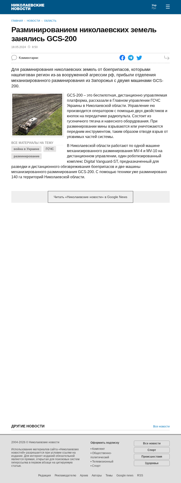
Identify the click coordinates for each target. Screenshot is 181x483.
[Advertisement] (90, 243)
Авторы (97, 475)
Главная (17, 20)
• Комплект (97, 449)
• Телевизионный (101, 461)
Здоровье (152, 463)
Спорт (152, 450)
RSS (140, 475)
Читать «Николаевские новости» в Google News (90, 197)
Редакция (44, 475)
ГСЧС (50, 149)
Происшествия (151, 456)
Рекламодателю (65, 475)
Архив (84, 475)
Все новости (161, 426)
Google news (124, 475)
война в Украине (26, 149)
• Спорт (95, 465)
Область (50, 20)
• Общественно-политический (101, 455)
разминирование (26, 156)
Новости (33, 20)
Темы (109, 475)
